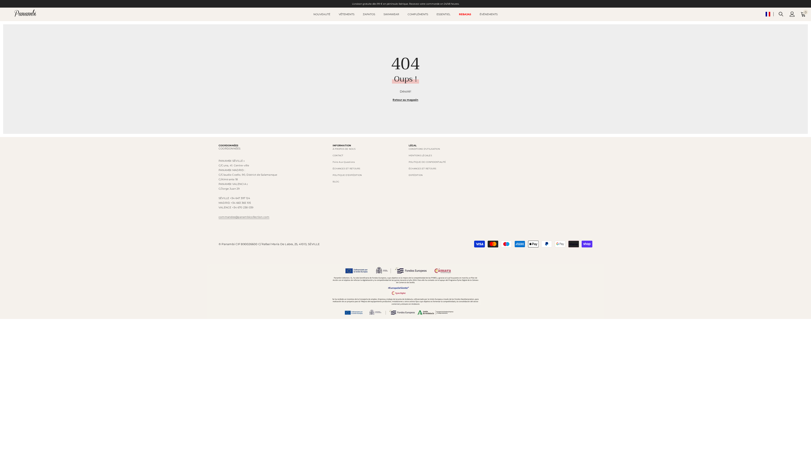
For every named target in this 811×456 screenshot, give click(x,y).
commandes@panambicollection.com (244, 216)
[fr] (768, 14)
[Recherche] (781, 14)
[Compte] (792, 14)
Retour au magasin (405, 99)
